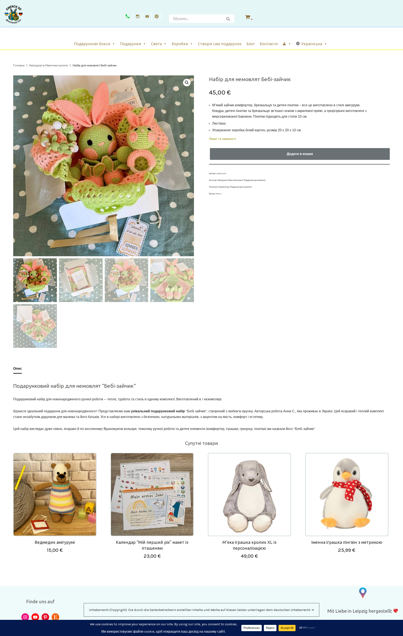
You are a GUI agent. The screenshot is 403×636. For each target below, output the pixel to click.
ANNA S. (218, 194)
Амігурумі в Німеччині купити (48, 65)
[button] (187, 82)
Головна (19, 65)
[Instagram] (138, 16)
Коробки (180, 43)
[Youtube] (148, 16)
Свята (156, 43)
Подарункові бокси (92, 43)
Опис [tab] (17, 369)
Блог (250, 43)
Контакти (269, 43)
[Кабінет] (287, 43)
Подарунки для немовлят (255, 180)
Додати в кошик (300, 154)
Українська (311, 43)
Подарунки (130, 43)
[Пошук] (228, 18)
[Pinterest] (157, 16)
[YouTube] (35, 617)
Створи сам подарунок (220, 43)
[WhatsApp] (128, 16)
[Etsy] (55, 617)
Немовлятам (223, 187)
